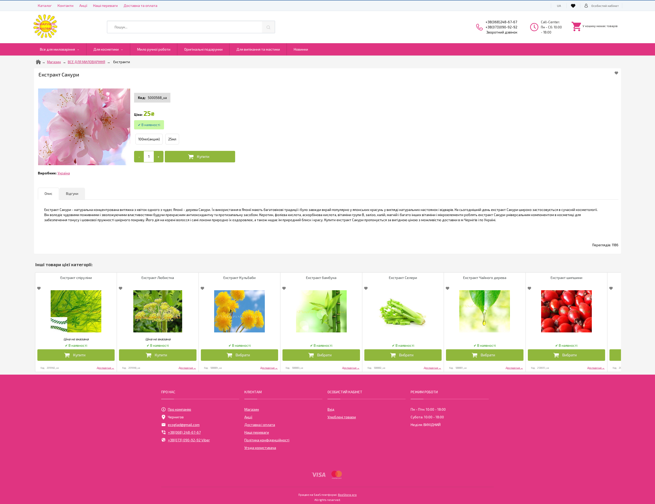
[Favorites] (573, 6)
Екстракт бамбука (321, 277)
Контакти (65, 5)
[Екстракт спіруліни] (76, 311)
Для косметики (106, 49)
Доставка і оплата (259, 424)
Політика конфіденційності (266, 440)
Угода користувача (260, 447)
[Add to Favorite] (616, 73)
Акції (83, 5)
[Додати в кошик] (200, 157)
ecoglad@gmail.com (184, 424)
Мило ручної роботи (153, 49)
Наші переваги (105, 5)
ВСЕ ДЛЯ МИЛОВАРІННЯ (86, 62)
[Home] (38, 61)
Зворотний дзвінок (501, 32)
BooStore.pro (347, 494)
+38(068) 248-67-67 (184, 432)
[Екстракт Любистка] (157, 311)
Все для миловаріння (57, 49)
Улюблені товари (342, 417)
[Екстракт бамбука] (321, 311)
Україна (64, 173)
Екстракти (121, 62)
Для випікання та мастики (258, 49)
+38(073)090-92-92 (501, 27)
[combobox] (191, 27)
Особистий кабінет (605, 5)
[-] (139, 156)
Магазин (54, 62)
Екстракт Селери (403, 277)
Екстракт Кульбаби (239, 277)
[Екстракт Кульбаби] (239, 311)
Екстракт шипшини (566, 277)
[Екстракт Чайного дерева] (484, 311)
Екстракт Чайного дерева (484, 277)
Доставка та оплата (140, 5)
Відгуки (72, 194)
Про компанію (179, 409)
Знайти (268, 27)
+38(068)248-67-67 (501, 22)
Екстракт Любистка (157, 277)
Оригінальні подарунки (203, 49)
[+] (158, 156)
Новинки (301, 49)
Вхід (331, 409)
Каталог (45, 5)
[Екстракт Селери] (403, 311)
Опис (48, 194)
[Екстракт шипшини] (566, 311)
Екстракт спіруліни (76, 277)
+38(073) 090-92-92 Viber (189, 440)
